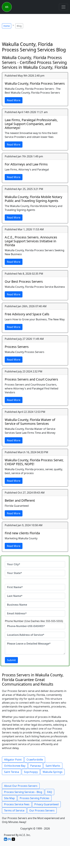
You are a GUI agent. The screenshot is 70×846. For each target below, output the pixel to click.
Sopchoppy (31, 772)
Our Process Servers (42, 810)
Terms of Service (14, 810)
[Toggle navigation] (63, 7)
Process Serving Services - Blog (23, 792)
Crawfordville (35, 759)
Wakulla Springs (53, 772)
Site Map (9, 798)
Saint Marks (53, 765)
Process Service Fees (16, 804)
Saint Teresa (11, 772)
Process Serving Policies (34, 798)
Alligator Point (13, 759)
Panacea (35, 765)
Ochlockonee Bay (14, 765)
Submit (11, 660)
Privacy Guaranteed (46, 804)
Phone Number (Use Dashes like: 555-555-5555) (34, 621)
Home (6, 25)
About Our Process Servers (20, 786)
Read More (13, 100)
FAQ (49, 792)
